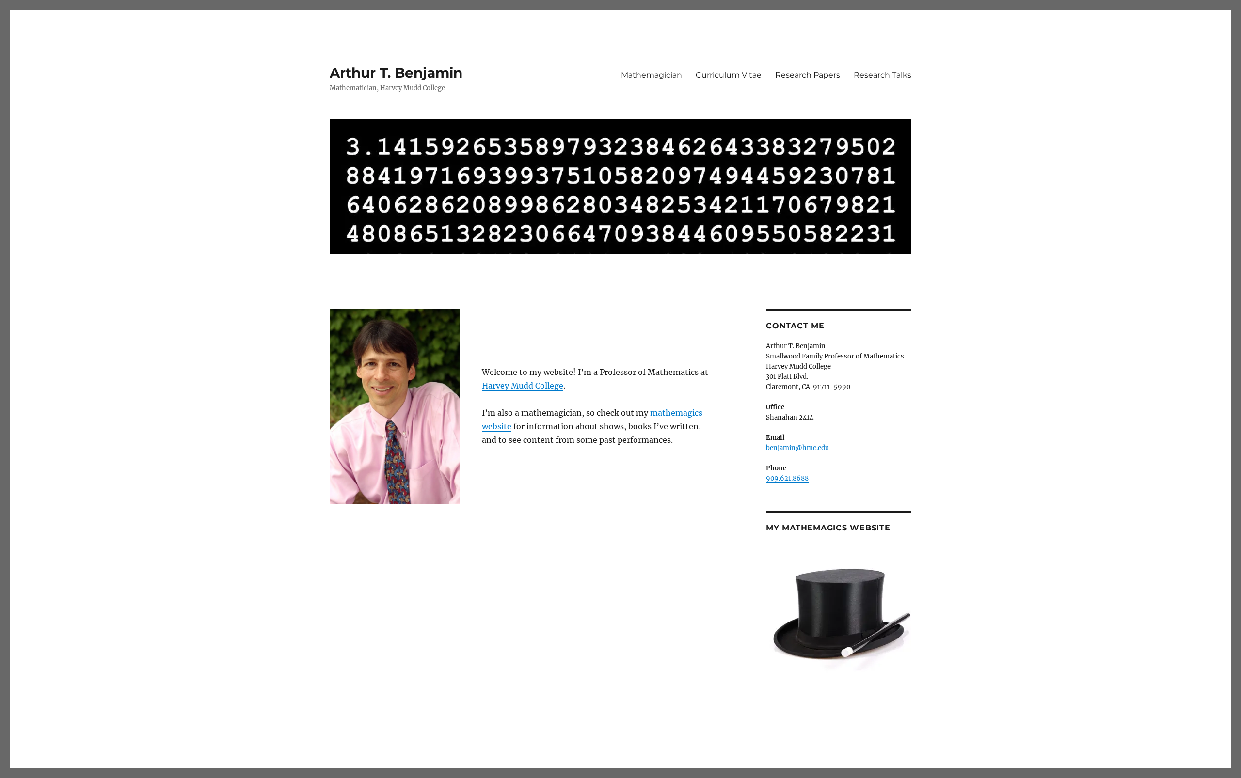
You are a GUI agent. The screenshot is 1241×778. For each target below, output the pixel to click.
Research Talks (882, 74)
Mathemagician (651, 74)
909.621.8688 (787, 478)
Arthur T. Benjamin (396, 72)
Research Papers (807, 74)
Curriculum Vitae (729, 74)
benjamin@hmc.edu (797, 448)
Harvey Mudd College (522, 385)
